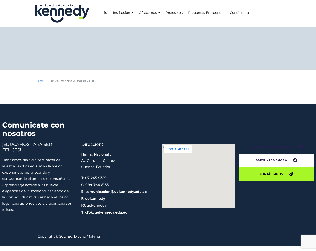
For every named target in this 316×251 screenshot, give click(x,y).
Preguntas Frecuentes (206, 13)
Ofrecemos (148, 13)
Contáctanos (240, 13)
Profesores (174, 13)
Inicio (102, 13)
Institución (121, 13)
